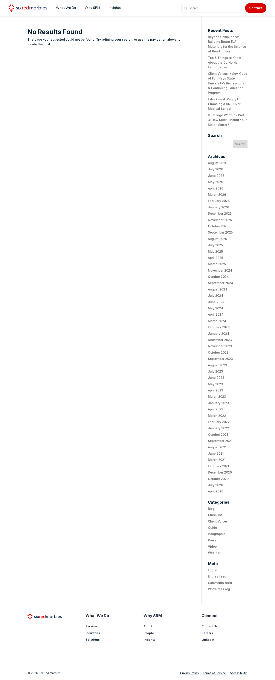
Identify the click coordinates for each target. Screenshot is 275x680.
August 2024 (217, 289)
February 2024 (219, 327)
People (149, 633)
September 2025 (220, 232)
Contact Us (209, 626)
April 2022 (215, 409)
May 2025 (215, 251)
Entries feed (217, 576)
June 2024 (216, 302)
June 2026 (216, 175)
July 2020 (215, 485)
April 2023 (215, 390)
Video (212, 546)
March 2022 (217, 415)
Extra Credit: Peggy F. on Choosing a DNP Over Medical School (226, 104)
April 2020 (215, 491)
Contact (255, 8)
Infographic (216, 534)
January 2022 (218, 428)
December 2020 (220, 472)
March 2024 (217, 321)
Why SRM (92, 8)
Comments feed (220, 583)
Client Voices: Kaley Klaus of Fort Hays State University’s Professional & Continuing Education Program (227, 83)
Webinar (214, 553)
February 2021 (218, 466)
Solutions (92, 640)
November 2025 (220, 220)
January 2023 (218, 403)
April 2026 (215, 188)
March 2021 (216, 459)
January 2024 (218, 333)
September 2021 (220, 441)
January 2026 (218, 207)
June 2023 (216, 377)
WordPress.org (219, 589)
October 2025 (218, 226)
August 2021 (217, 447)
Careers (207, 633)
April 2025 (215, 258)
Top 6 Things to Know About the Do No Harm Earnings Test (224, 62)
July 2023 (215, 371)
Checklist (215, 515)
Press (212, 540)
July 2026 (215, 169)
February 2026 (219, 201)
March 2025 (217, 264)
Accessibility (238, 673)
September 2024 (220, 283)
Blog (211, 508)
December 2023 (220, 340)
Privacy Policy (189, 673)
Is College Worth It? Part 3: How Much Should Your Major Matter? (227, 120)
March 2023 (217, 396)
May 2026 (215, 182)
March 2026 (217, 194)
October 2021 (218, 434)
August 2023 (217, 365)
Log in (212, 570)
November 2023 (220, 346)
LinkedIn (208, 640)
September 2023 (220, 359)
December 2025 (220, 213)
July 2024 (215, 295)
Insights (115, 8)
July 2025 (215, 245)
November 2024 (220, 270)
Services (92, 626)
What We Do (66, 8)
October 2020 (218, 479)
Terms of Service (214, 673)
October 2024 (218, 276)
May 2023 (215, 384)
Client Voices (218, 521)
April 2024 (215, 314)
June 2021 (216, 453)
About (148, 626)
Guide (212, 527)
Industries (93, 633)
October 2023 (218, 352)
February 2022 (219, 422)
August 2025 (217, 239)
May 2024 (215, 308)
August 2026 (217, 163)
